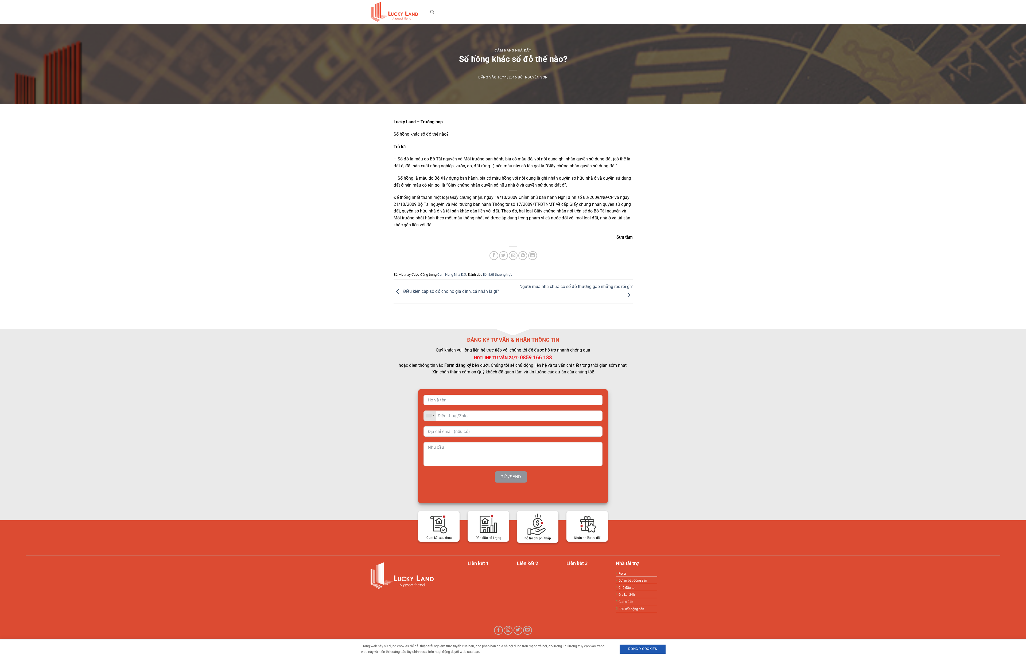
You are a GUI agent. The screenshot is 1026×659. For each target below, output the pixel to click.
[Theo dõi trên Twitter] (518, 630)
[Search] (432, 12)
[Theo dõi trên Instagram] (508, 630)
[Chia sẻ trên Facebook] (493, 255)
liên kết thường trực (497, 275)
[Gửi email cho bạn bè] (513, 255)
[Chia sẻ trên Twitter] (503, 255)
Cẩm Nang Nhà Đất (513, 50)
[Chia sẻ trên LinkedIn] (532, 255)
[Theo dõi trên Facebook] (498, 630)
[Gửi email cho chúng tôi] (527, 630)
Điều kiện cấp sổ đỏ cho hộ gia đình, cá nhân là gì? (450, 291)
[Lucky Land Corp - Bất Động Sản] (395, 12)
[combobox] (430, 416)
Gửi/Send (510, 476)
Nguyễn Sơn (536, 77)
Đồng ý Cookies (642, 649)
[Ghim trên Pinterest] (522, 255)
